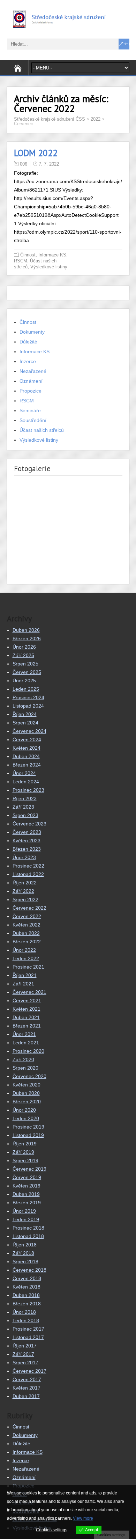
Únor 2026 (24, 647)
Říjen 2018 (25, 1244)
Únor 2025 (24, 680)
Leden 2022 (26, 958)
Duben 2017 (26, 1396)
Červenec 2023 (29, 824)
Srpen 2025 (25, 664)
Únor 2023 (24, 857)
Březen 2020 (27, 1101)
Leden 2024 (26, 781)
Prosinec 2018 (28, 1228)
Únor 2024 (24, 773)
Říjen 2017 (25, 1346)
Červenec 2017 (29, 1371)
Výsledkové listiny (48, 266)
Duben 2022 (26, 933)
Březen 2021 (27, 1026)
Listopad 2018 (28, 1236)
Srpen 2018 (25, 1261)
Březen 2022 (27, 941)
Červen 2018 (27, 1278)
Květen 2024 (26, 748)
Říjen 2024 (25, 714)
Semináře (30, 410)
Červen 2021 (27, 1000)
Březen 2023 (27, 849)
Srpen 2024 (25, 722)
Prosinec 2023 (28, 790)
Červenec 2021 (29, 992)
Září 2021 (23, 983)
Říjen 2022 (25, 882)
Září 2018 (23, 1253)
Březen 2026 (27, 638)
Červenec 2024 (29, 731)
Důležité (28, 341)
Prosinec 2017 (28, 1329)
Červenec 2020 (29, 1076)
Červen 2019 (27, 1177)
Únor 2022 (24, 950)
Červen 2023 (27, 832)
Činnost (28, 254)
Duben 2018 (26, 1295)
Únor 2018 (24, 1312)
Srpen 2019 (25, 1160)
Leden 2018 (26, 1320)
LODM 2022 (36, 153)
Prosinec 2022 (28, 866)
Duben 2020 (26, 1093)
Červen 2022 (27, 916)
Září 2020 (23, 1059)
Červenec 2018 (29, 1270)
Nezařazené (33, 371)
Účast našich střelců (42, 430)
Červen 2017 (27, 1379)
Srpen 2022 (25, 899)
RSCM (20, 260)
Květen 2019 (26, 1186)
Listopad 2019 (28, 1135)
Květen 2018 (26, 1287)
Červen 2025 (27, 672)
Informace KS (52, 254)
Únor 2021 (24, 1034)
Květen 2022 (26, 925)
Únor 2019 (24, 1211)
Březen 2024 (27, 765)
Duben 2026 (26, 630)
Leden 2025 (26, 689)
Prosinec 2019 (28, 1127)
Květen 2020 (26, 1085)
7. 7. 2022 (49, 164)
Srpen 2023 (25, 815)
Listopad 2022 (28, 874)
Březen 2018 (27, 1303)
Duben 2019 (26, 1194)
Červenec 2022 (29, 908)
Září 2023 (23, 807)
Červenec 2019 (29, 1169)
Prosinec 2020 (28, 1051)
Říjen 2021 (25, 975)
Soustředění (33, 420)
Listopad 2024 (28, 706)
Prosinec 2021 (28, 967)
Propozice (30, 391)
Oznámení (31, 381)
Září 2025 (23, 655)
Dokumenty (32, 332)
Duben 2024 (26, 756)
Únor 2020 (24, 1110)
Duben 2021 (26, 1017)
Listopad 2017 (28, 1337)
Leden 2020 (26, 1118)
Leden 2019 (26, 1219)
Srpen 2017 (25, 1362)
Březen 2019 (27, 1202)
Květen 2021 (26, 1009)
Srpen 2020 (25, 1068)
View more (83, 1518)
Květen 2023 (26, 840)
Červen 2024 (27, 739)
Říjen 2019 (25, 1143)
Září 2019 (23, 1152)
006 (23, 164)
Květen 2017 (26, 1388)
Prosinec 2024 (28, 697)
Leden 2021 (26, 1042)
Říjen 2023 (25, 798)
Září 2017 (23, 1354)
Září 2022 (23, 891)
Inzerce (28, 361)
